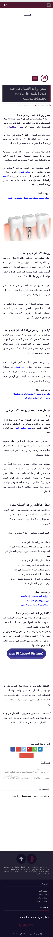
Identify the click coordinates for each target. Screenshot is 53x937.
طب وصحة (22, 105)
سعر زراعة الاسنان (15, 127)
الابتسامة (27, 14)
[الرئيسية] (44, 78)
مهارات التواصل (41, 901)
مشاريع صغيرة (42, 898)
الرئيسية (31, 105)
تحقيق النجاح (42, 891)
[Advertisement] (26, 45)
